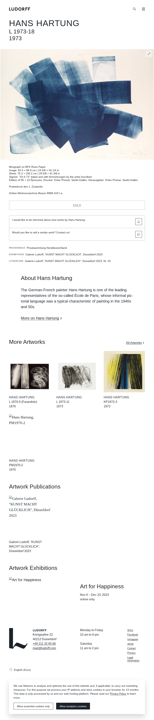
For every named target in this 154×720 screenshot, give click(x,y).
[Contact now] (138, 234)
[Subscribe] (138, 221)
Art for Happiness (102, 586)
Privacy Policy (118, 693)
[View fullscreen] (149, 53)
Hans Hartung (44, 23)
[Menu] (143, 9)
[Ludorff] (19, 9)
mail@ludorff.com (44, 648)
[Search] (134, 9)
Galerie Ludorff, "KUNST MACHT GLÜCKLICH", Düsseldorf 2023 (25, 546)
